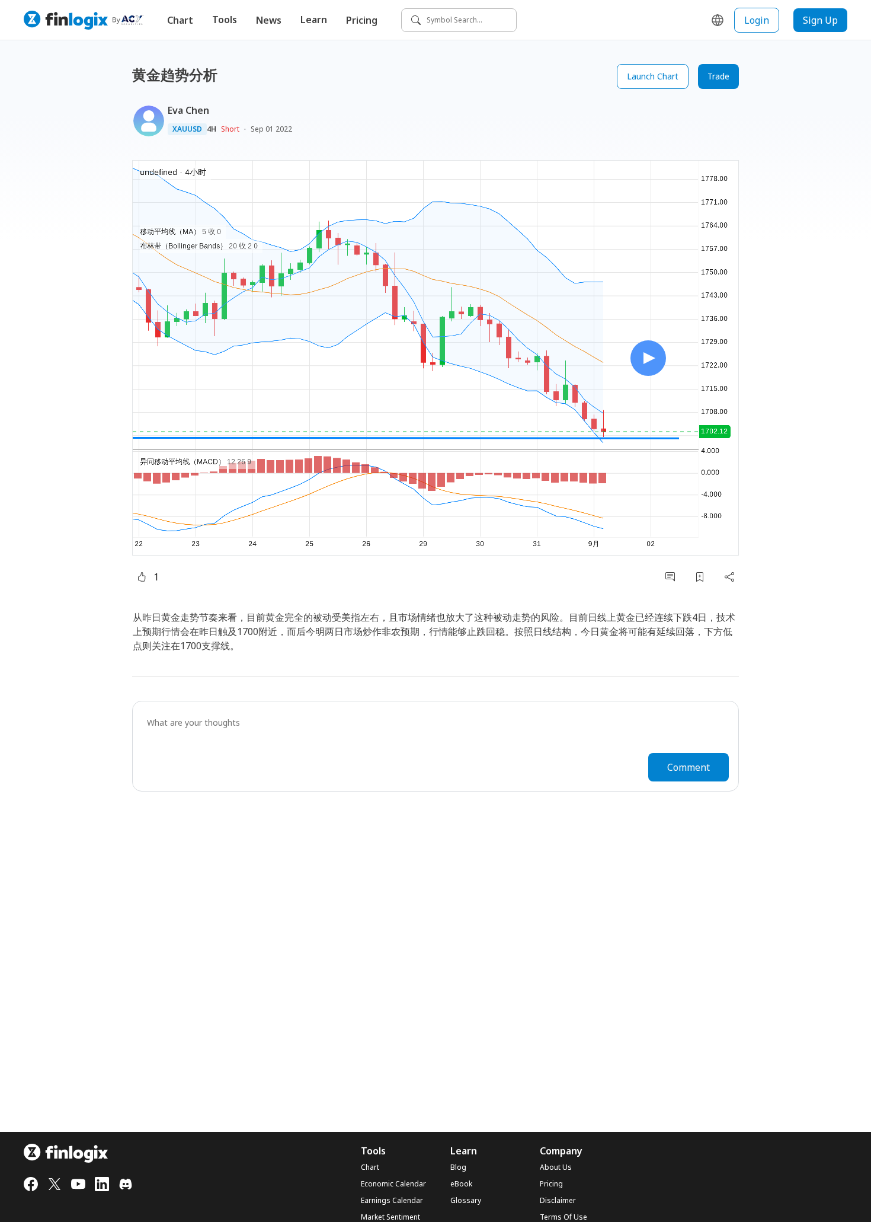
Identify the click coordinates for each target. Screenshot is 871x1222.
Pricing (361, 20)
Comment (688, 767)
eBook (461, 1184)
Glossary (465, 1200)
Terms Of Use (563, 1217)
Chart (180, 20)
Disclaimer (558, 1200)
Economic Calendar (393, 1184)
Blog (458, 1167)
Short (230, 129)
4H (211, 129)
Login (756, 20)
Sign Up (820, 20)
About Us (556, 1167)
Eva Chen (188, 110)
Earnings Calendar (392, 1200)
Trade (718, 76)
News (268, 20)
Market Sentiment (390, 1217)
